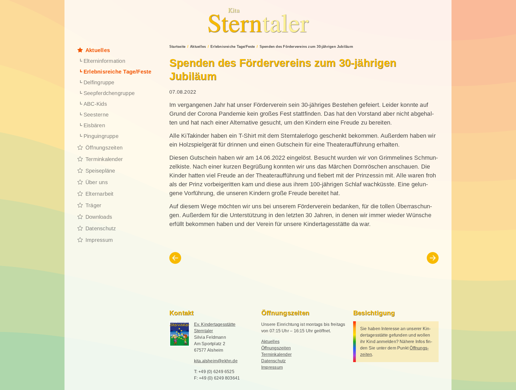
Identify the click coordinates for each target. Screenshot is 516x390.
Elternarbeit (99, 194)
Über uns (96, 182)
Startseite (177, 47)
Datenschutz (100, 228)
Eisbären (94, 125)
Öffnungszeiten (104, 148)
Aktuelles (97, 50)
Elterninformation (104, 61)
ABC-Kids (95, 104)
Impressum (99, 240)
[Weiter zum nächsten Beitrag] (433, 258)
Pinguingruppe (101, 136)
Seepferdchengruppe (109, 93)
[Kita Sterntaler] (179, 334)
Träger (93, 205)
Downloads (98, 217)
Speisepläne (100, 171)
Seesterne (96, 115)
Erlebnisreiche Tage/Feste (118, 72)
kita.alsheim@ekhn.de (216, 361)
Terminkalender (104, 159)
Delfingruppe (99, 82)
